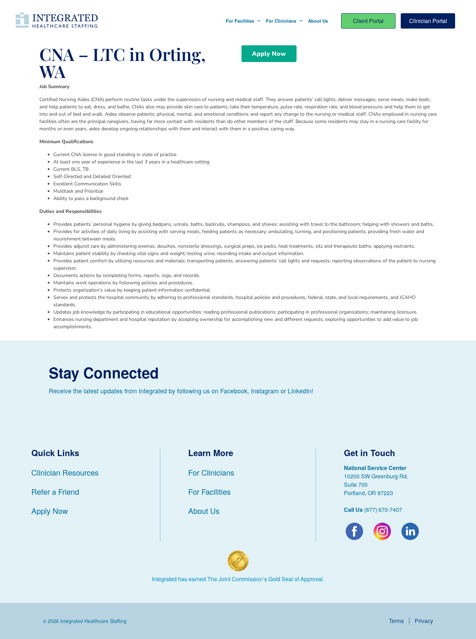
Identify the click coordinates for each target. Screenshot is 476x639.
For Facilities (240, 20)
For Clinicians (281, 20)
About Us (318, 20)
